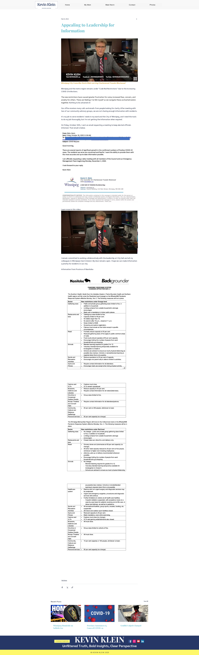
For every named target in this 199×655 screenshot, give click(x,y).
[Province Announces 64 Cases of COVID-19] (99, 613)
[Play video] (99, 232)
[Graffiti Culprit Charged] (133, 613)
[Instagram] (134, 641)
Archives (64, 580)
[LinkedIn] (142, 641)
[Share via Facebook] (62, 587)
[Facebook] (130, 641)
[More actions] (136, 19)
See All (146, 601)
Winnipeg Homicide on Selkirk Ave (63, 626)
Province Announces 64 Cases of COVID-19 (97, 626)
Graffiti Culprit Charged (131, 625)
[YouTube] (138, 641)
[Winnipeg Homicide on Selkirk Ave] (66, 613)
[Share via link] (72, 587)
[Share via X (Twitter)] (67, 587)
